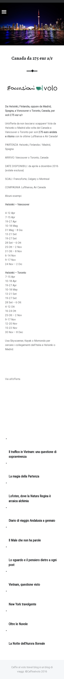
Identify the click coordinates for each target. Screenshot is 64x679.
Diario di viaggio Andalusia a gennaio (32, 520)
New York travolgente (22, 604)
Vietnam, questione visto (24, 584)
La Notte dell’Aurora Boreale (27, 643)
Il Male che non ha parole (25, 540)
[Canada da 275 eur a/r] (32, 4)
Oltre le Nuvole (18, 624)
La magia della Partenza (24, 476)
